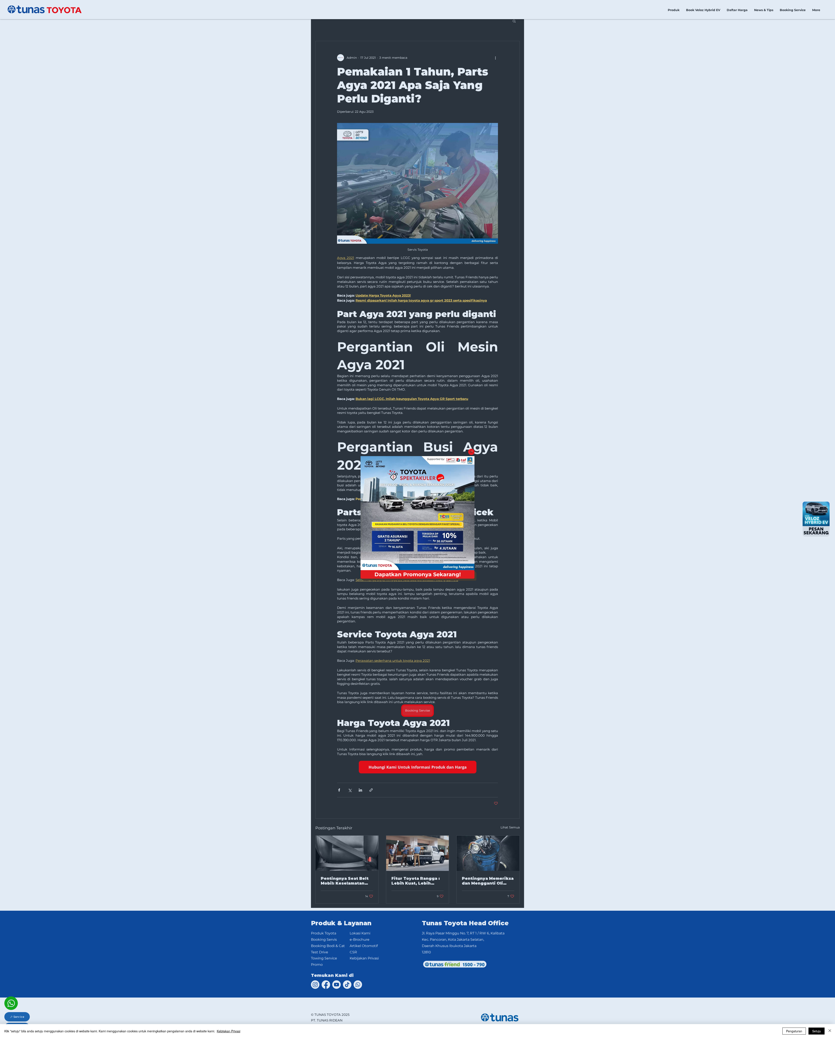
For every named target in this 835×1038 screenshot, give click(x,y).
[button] (471, 452)
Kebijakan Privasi (228, 1031)
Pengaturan (794, 1031)
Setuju (816, 1031)
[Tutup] (829, 1031)
